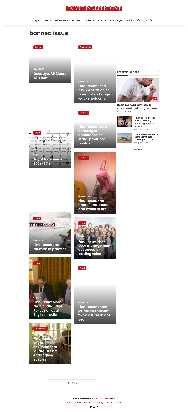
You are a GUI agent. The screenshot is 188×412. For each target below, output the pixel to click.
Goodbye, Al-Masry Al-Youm (49, 75)
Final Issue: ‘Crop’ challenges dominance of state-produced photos (93, 135)
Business (77, 20)
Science (89, 20)
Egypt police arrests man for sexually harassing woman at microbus (144, 122)
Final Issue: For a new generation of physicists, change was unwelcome (94, 92)
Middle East (61, 20)
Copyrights (101, 402)
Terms (118, 402)
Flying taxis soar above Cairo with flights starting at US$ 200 (146, 137)
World (48, 20)
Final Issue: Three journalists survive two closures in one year (94, 313)
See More (138, 149)
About (69, 402)
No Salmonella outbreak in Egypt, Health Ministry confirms (137, 106)
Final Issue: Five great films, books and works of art (93, 204)
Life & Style (116, 20)
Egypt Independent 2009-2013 (49, 161)
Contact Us (89, 402)
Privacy (110, 402)
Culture (102, 20)
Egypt (38, 20)
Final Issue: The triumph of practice (49, 247)
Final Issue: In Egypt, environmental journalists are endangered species (45, 349)
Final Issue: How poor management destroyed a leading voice (94, 247)
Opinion (130, 20)
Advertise (78, 402)
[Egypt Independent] (94, 8)
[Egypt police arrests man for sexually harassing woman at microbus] (124, 121)
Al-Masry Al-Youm (100, 398)
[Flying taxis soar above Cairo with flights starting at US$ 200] (124, 138)
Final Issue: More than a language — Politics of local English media (49, 308)
